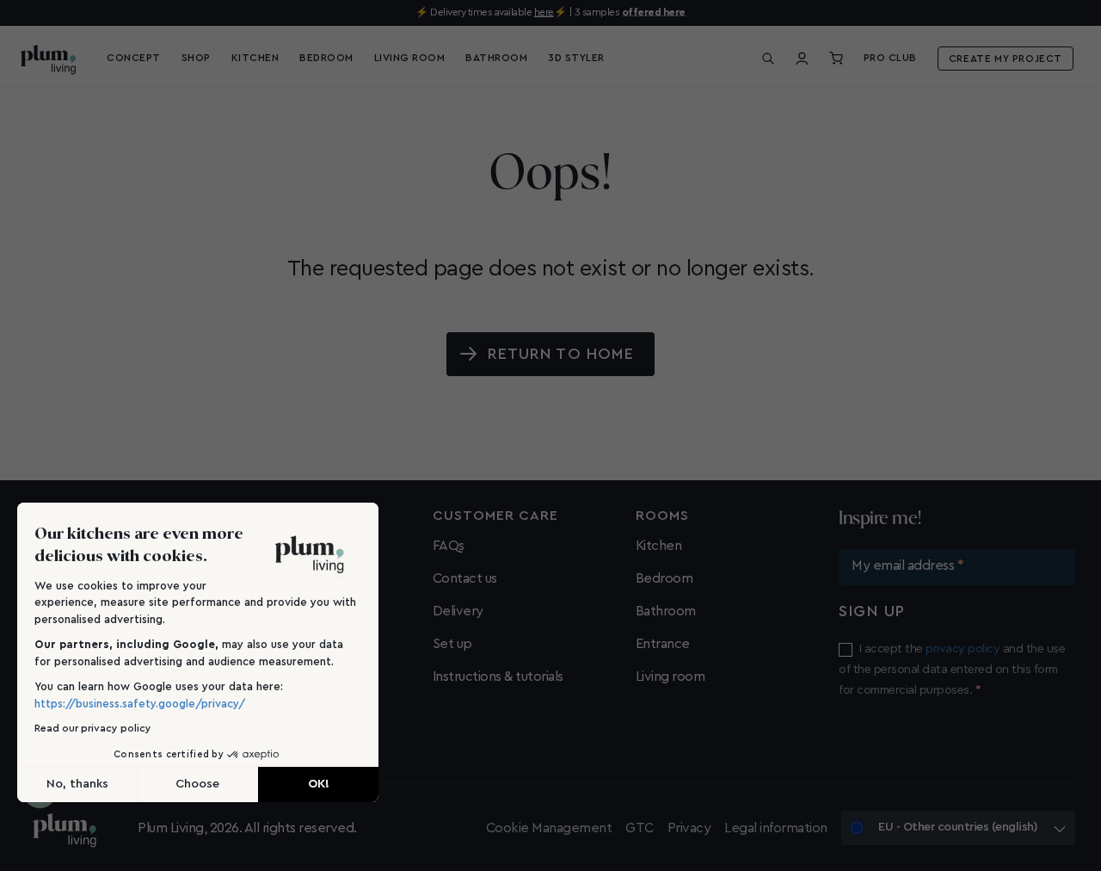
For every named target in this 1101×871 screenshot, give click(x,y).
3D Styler (576, 58)
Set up (452, 644)
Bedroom (664, 578)
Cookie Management (549, 828)
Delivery (458, 611)
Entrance (663, 644)
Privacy (689, 828)
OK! (318, 784)
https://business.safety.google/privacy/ (139, 703)
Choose (197, 784)
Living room (670, 676)
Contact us (465, 578)
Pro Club (890, 58)
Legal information (775, 828)
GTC (639, 828)
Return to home (561, 353)
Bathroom (666, 611)
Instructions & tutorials (498, 676)
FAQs (448, 546)
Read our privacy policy (92, 728)
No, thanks (77, 784)
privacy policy (963, 649)
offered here (654, 12)
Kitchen (659, 546)
